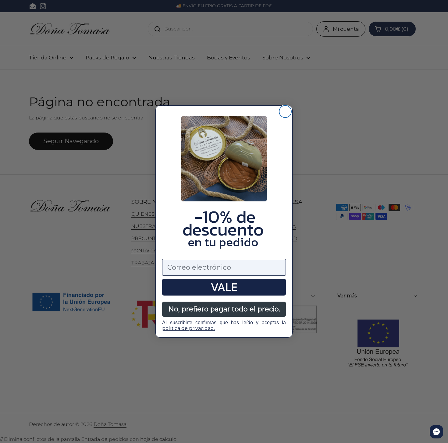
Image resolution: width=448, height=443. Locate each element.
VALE (224, 287)
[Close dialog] (285, 111)
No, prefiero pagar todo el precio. (224, 309)
